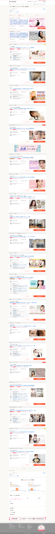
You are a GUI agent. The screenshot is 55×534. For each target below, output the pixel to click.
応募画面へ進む (41, 28)
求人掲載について (40, 0)
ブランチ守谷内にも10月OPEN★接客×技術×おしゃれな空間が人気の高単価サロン (22, 451)
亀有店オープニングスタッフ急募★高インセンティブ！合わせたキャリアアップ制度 (22, 345)
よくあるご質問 (11, 525)
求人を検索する (30, 1)
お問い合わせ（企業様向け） (21, 527)
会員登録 (44, 1)
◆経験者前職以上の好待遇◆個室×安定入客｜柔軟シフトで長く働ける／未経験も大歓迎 (23, 302)
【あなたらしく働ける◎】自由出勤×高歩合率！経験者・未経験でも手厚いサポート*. (22, 108)
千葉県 (14, 522)
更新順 (26, 15)
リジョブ (10, 522)
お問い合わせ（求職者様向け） (12, 526)
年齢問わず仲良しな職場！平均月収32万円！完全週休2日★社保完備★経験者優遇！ (22, 385)
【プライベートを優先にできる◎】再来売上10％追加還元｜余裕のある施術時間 (22, 256)
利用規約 (29, 525)
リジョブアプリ (11, 527)
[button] (27, 52)
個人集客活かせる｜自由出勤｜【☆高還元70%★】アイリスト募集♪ (20, 216)
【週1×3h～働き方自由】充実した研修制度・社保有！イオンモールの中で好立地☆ (22, 236)
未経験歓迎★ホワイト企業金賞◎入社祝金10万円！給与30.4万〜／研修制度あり (22, 277)
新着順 (23, 15)
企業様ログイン (44, 0)
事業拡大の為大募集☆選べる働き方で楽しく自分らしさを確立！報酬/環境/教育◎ (22, 128)
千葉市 (10, 501)
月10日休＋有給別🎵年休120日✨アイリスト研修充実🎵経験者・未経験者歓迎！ (22, 157)
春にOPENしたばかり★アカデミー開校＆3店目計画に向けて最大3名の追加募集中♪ (22, 177)
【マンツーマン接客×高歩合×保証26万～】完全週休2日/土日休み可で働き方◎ (21, 88)
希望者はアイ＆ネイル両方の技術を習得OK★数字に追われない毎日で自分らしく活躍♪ (23, 410)
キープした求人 (35, 1)
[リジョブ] (12, 1)
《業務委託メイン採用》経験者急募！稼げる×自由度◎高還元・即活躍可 (21, 365)
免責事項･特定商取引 (30, 527)
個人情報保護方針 (30, 526)
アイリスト (12, 522)
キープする (33, 28)
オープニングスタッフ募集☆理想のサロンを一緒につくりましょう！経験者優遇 (22, 47)
